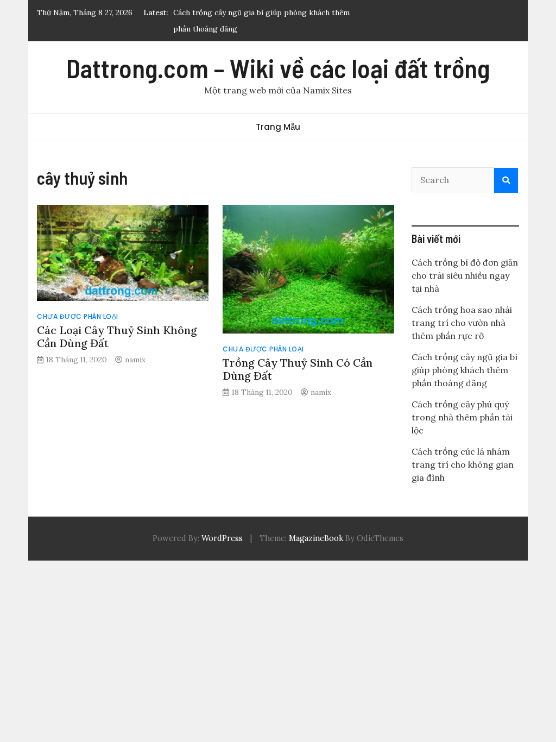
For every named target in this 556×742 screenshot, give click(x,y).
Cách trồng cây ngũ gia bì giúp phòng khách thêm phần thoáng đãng (464, 369)
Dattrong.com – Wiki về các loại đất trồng (278, 68)
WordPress (222, 538)
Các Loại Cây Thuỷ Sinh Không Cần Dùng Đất (117, 336)
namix (135, 359)
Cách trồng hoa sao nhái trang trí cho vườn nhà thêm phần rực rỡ (462, 322)
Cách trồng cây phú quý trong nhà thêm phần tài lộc (462, 417)
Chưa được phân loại (77, 316)
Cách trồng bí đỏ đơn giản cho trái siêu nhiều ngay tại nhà (465, 275)
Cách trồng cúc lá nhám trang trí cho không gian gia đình (463, 464)
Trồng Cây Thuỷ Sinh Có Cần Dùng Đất (297, 369)
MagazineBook (316, 538)
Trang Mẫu (278, 127)
